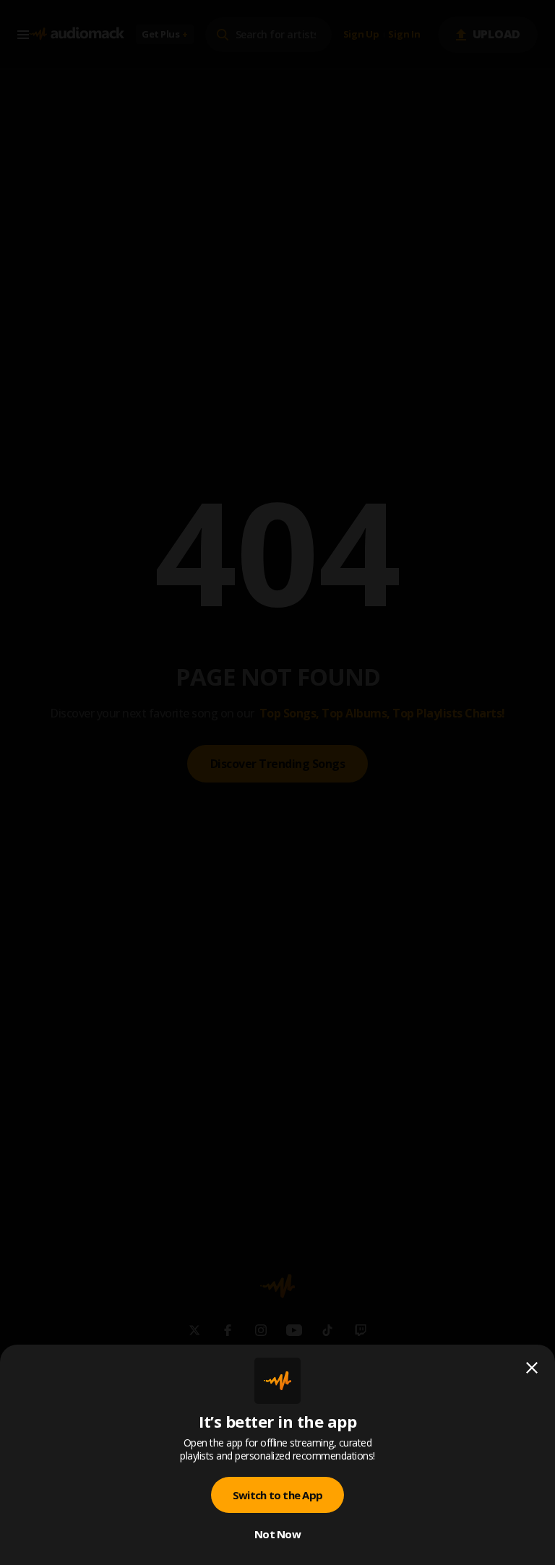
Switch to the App (277, 1495)
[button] (277, 782)
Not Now (277, 1534)
